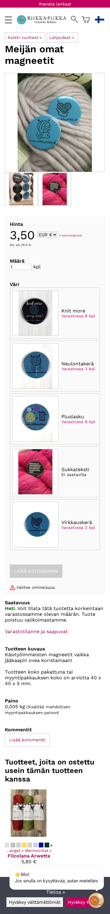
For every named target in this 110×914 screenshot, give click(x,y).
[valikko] (8, 19)
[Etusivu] (44, 23)
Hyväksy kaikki (83, 902)
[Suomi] (101, 19)
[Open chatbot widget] (96, 900)
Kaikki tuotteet (25, 37)
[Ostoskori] (86, 19)
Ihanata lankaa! (55, 4)
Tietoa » (55, 892)
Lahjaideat (62, 37)
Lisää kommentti (27, 739)
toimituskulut (72, 235)
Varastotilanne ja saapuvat (36, 631)
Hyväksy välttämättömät (35, 902)
